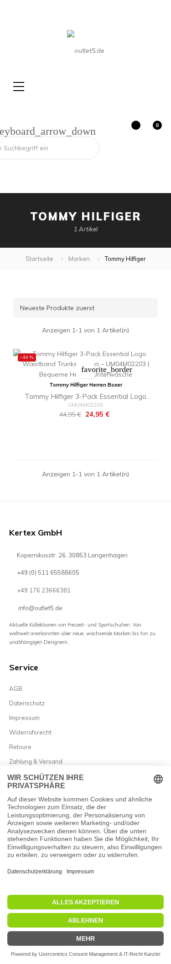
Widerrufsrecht (30, 732)
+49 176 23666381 (44, 590)
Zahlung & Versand (35, 761)
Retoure (20, 746)
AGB (15, 688)
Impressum (24, 717)
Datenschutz (27, 703)
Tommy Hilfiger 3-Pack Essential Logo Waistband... (85, 397)
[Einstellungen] (109, 130)
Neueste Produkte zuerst (87, 308)
